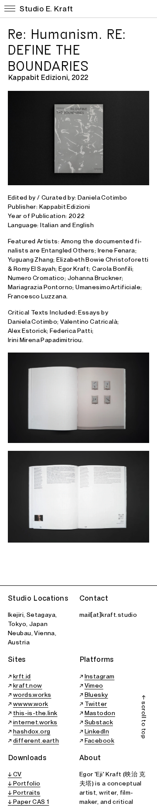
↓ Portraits (24, 792)
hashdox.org (32, 731)
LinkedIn (97, 731)
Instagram (100, 676)
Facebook (99, 740)
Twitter (96, 703)
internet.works (35, 722)
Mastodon (100, 712)
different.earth (36, 740)
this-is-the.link (35, 712)
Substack (99, 722)
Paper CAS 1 (30, 801)
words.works (32, 694)
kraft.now (27, 685)
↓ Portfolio (24, 783)
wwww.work (30, 703)
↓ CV (15, 774)
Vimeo (94, 685)
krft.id (22, 676)
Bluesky (96, 694)
